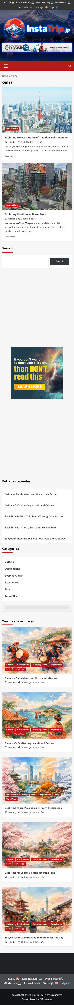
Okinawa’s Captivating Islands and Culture (29, 505)
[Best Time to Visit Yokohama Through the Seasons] (37, 780)
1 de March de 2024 (29, 218)
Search (7, 248)
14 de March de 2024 (30, 142)
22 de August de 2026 (30, 942)
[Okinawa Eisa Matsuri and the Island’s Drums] (37, 650)
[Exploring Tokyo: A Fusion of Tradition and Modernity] (37, 110)
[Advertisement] (37, 308)
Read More (10, 156)
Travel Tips (11, 596)
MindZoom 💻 (63, 2)
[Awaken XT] (37, 372)
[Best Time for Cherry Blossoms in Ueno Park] (37, 845)
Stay (7, 589)
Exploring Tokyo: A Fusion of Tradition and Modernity (36, 137)
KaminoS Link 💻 (25, 2)
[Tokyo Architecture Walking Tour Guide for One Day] (37, 910)
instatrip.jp (12, 142)
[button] (5, 65)
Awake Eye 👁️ (25, 7)
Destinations (12, 128)
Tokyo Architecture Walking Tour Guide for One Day (35, 538)
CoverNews (28, 999)
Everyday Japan (14, 575)
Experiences (12, 582)
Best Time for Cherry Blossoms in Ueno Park (30, 527)
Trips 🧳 (53, 7)
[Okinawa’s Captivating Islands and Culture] (37, 715)
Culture (9, 561)
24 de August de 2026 (30, 682)
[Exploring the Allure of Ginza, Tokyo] (37, 186)
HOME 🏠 (9, 2)
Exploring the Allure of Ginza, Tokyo (26, 214)
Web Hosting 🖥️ (44, 2)
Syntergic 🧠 (41, 7)
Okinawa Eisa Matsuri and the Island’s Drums (31, 494)
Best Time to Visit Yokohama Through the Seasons (34, 516)
